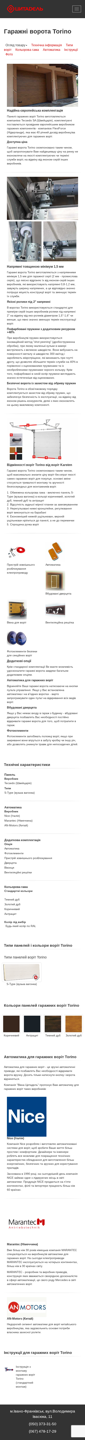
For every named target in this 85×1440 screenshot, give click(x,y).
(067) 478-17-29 (42, 1431)
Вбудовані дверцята (58, 593)
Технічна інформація (46, 45)
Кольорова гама (27, 49)
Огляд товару (15, 45)
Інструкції (71, 49)
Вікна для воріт (16, 622)
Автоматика (51, 49)
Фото (9, 54)
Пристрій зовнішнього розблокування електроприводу (21, 568)
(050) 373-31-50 (42, 1424)
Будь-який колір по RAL (21, 926)
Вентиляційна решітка (59, 622)
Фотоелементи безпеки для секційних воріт (22, 653)
